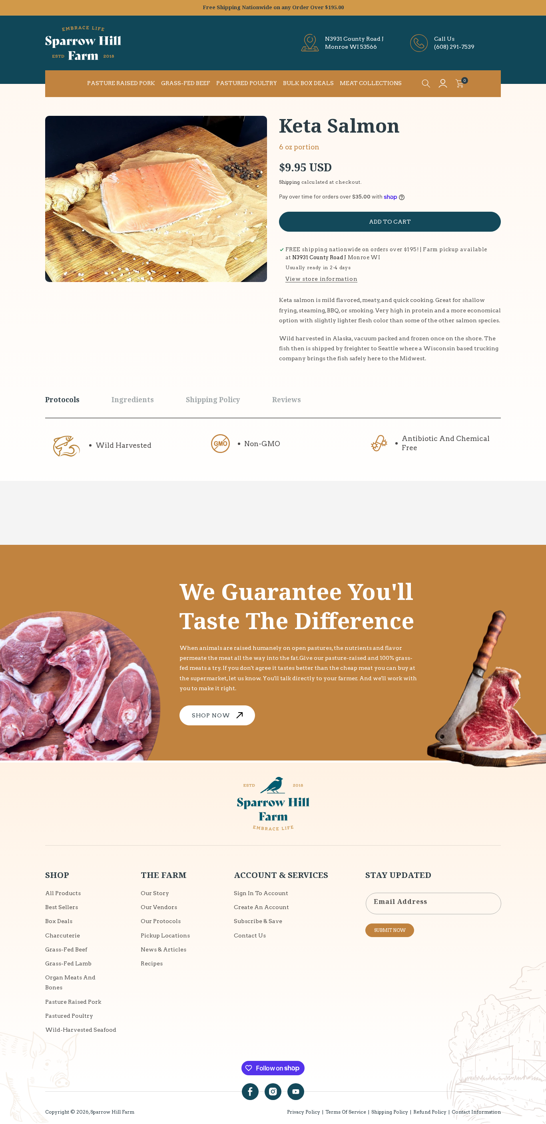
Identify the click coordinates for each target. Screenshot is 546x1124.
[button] (426, 83)
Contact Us (250, 935)
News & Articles (163, 949)
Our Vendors (159, 907)
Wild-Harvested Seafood (80, 1029)
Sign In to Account (261, 893)
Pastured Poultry (69, 1015)
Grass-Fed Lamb (68, 963)
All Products (63, 893)
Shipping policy (389, 1112)
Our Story (155, 893)
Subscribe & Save (258, 921)
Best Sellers (61, 907)
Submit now (390, 930)
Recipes (152, 963)
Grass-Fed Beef (66, 949)
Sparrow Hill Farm (112, 1112)
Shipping (289, 182)
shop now (211, 715)
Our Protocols (161, 921)
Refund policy (429, 1112)
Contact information (476, 1112)
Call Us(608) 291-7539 (454, 43)
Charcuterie (62, 935)
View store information (321, 279)
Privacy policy (303, 1112)
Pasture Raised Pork (73, 1001)
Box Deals (58, 921)
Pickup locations (165, 935)
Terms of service (345, 1112)
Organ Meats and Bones (70, 982)
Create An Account (261, 907)
